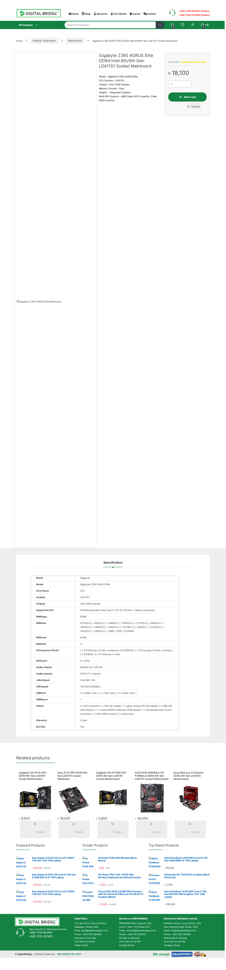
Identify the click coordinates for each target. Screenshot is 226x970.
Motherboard (75, 40)
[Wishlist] (182, 24)
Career (136, 13)
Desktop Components (44, 40)
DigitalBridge (25, 954)
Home (74, 13)
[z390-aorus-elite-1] (55, 424)
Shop (87, 13)
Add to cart (190, 97)
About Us (101, 13)
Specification (112, 562)
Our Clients (119, 13)
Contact (151, 13)
